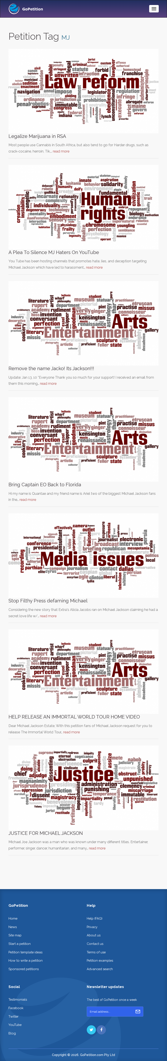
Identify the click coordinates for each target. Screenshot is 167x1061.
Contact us (95, 944)
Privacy (92, 927)
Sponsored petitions (23, 969)
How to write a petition (25, 960)
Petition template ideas (25, 952)
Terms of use (96, 952)
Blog (12, 1033)
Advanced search (100, 969)
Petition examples (100, 960)
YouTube (15, 1025)
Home (12, 918)
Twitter (13, 1016)
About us (93, 935)
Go (137, 1011)
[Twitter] (91, 1029)
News (12, 927)
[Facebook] (101, 1029)
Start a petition (19, 944)
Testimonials (17, 999)
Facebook (15, 1008)
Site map (15, 935)
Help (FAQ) (94, 918)
